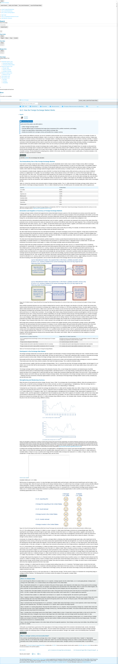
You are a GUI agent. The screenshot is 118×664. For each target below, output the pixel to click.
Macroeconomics (55, 106)
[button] (5, 81)
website (27, 157)
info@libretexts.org (86, 662)
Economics (44, 106)
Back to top (22, 649)
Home (25, 106)
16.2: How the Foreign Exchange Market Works (35, 645)
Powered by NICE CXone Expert (39, 659)
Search (22, 104)
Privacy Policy (44, 662)
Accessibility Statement (62, 662)
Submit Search (4, 27)
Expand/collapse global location (97, 106)
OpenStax (26, 116)
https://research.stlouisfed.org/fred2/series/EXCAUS (70, 446)
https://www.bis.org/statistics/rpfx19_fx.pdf (42, 208)
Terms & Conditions (52, 662)
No (40, 654)
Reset (2, 35)
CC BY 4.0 (54, 645)
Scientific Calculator (7, 71)
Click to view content (24, 477)
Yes (34, 654)
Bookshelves (35, 106)
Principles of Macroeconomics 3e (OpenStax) (74, 106)
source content (87, 645)
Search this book (3, 22)
